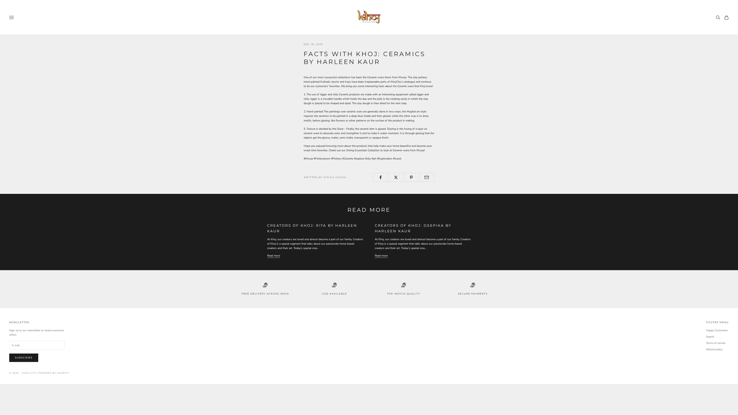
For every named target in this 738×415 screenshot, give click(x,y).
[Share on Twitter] (395, 177)
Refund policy (714, 349)
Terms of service (716, 343)
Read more (273, 255)
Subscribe (24, 357)
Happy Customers (717, 330)
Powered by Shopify (53, 373)
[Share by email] (426, 177)
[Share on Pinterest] (411, 177)
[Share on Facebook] (380, 177)
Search (710, 337)
